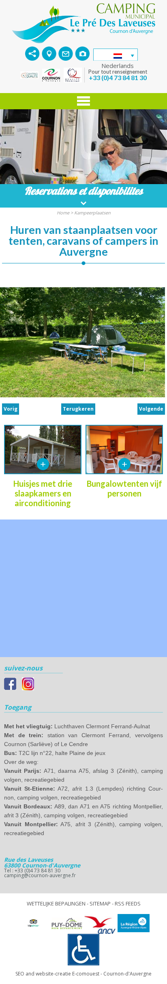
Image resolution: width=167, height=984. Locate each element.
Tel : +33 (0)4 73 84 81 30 (32, 870)
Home (63, 213)
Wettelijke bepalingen (56, 903)
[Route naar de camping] (49, 53)
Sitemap (100, 903)
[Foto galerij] (82, 53)
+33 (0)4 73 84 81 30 (118, 77)
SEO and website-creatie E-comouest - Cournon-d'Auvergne (83, 973)
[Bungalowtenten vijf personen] (124, 464)
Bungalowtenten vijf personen (124, 488)
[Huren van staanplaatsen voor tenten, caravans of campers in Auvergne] (83, 22)
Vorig (10, 408)
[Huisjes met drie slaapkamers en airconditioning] (43, 464)
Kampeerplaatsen (92, 213)
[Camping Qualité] (30, 74)
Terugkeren (78, 408)
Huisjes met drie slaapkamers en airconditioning (42, 493)
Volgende (151, 408)
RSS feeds (128, 903)
